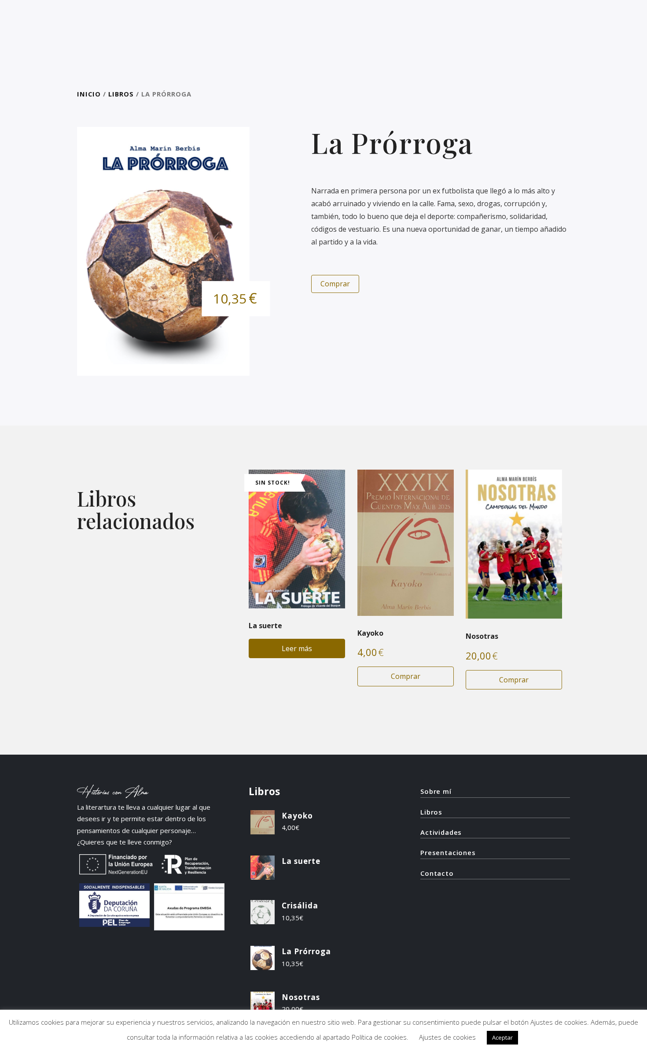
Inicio (89, 93)
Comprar (335, 284)
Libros (121, 93)
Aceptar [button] (502, 1037)
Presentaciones (448, 852)
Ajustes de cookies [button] (447, 1037)
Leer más (297, 648)
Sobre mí (436, 791)
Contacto (437, 873)
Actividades (441, 832)
